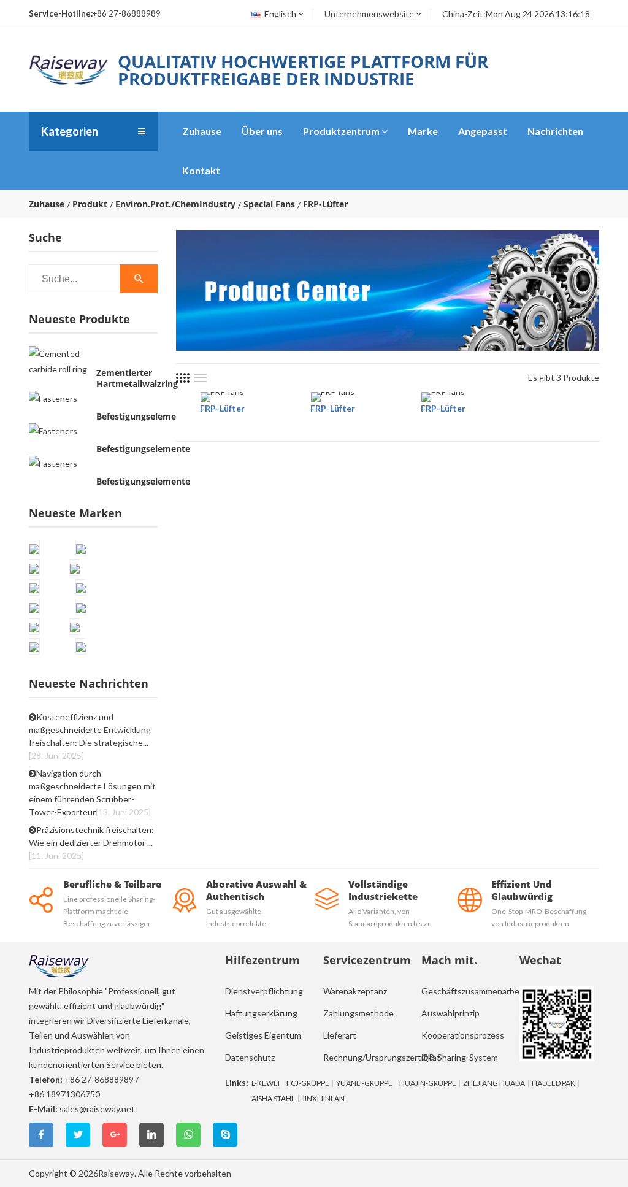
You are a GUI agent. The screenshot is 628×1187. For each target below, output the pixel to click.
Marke (423, 131)
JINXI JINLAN (323, 1098)
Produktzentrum (341, 131)
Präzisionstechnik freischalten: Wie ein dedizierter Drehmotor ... (91, 842)
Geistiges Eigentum (263, 1035)
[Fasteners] (53, 398)
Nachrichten (555, 131)
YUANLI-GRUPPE (364, 1083)
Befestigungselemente (143, 416)
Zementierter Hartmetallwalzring (137, 378)
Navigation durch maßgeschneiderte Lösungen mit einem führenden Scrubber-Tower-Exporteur (92, 792)
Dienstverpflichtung (264, 991)
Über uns (262, 131)
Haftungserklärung (261, 1013)
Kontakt (201, 170)
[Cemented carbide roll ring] (59, 361)
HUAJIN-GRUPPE (427, 1083)
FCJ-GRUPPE (307, 1083)
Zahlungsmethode (358, 1013)
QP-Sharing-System (459, 1057)
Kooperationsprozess (462, 1035)
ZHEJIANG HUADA (494, 1083)
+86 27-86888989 (99, 1079)
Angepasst (482, 131)
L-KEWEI (265, 1083)
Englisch (280, 14)
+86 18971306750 (64, 1094)
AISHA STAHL (273, 1098)
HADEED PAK (553, 1083)
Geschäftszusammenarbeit (473, 991)
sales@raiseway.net (97, 1109)
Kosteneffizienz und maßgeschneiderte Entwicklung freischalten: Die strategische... (90, 736)
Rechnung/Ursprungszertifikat (381, 1057)
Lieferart (339, 1035)
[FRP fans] (222, 397)
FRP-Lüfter (222, 408)
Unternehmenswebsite (369, 14)
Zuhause (201, 131)
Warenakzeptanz (355, 991)
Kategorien (69, 131)
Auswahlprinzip (450, 1013)
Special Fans (269, 204)
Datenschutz (250, 1057)
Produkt (89, 204)
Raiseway (116, 1173)
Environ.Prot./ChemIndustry (175, 204)
